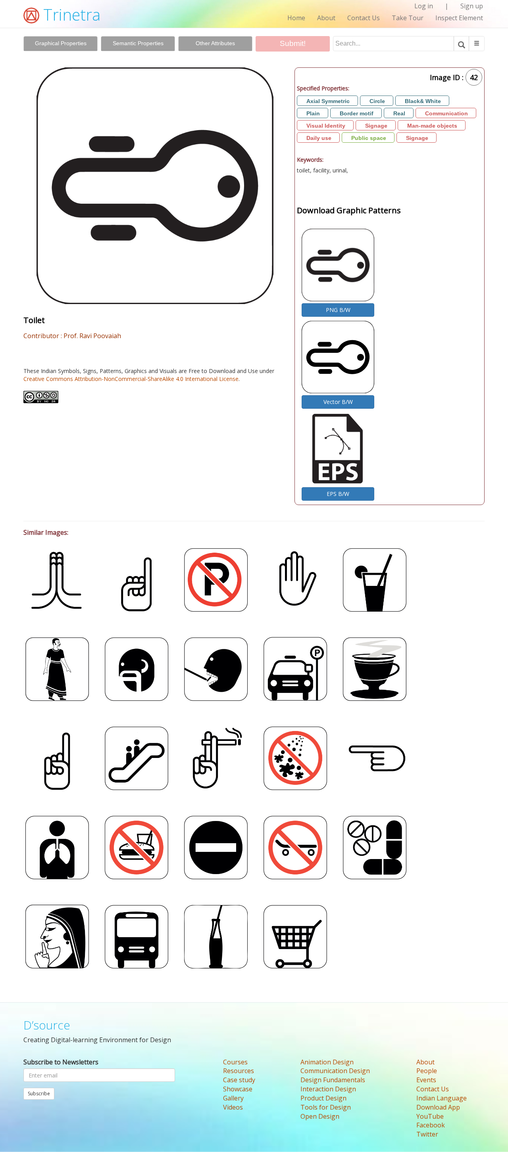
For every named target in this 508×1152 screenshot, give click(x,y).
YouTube (430, 1116)
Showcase (237, 1089)
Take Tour (407, 17)
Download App (438, 1107)
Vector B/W (338, 402)
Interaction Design (328, 1089)
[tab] (60, 43)
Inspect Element (459, 17)
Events (426, 1079)
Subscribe (39, 1093)
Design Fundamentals (332, 1079)
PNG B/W (338, 310)
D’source (46, 1025)
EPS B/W (338, 494)
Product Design (323, 1098)
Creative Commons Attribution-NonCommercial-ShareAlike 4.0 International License (131, 379)
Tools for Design (325, 1107)
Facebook (430, 1125)
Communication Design (335, 1070)
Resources (238, 1070)
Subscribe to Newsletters (60, 1062)
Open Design (319, 1116)
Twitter (427, 1134)
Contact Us (363, 17)
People (426, 1070)
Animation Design (327, 1062)
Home (296, 17)
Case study (239, 1079)
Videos (233, 1107)
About (326, 17)
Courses (235, 1062)
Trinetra (69, 14)
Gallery (233, 1098)
